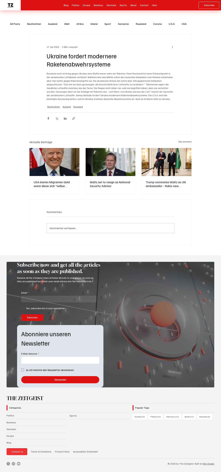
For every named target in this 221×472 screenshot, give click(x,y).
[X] (8, 463)
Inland (94, 24)
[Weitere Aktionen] (172, 47)
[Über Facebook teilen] (48, 118)
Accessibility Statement (85, 451)
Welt (67, 24)
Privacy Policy (62, 451)
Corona (157, 24)
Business (11, 422)
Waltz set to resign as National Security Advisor (110, 184)
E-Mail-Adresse (30, 353)
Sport (107, 24)
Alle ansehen (185, 141)
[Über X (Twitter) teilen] (56, 118)
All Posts (15, 24)
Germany (11, 429)
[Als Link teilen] (73, 118)
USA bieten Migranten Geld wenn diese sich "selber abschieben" (52, 184)
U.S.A (172, 24)
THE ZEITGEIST (25, 398)
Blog (9, 442)
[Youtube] (18, 463)
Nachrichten (34, 24)
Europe (10, 435)
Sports (73, 415)
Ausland (52, 24)
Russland (141, 24)
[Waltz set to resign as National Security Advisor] (111, 162)
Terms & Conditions (41, 451)
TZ (10, 5)
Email (24, 292)
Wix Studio (208, 463)
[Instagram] (13, 463)
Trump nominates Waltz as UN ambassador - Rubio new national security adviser (166, 184)
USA (184, 24)
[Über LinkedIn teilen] (65, 118)
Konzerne (123, 24)
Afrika (80, 24)
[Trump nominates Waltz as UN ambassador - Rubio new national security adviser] (166, 162)
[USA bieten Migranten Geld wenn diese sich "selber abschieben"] (54, 162)
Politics (10, 415)
